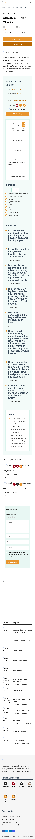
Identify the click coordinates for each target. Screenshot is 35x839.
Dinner (21, 786)
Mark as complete (15, 244)
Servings (8, 190)
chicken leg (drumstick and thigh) (18, 193)
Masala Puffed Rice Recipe (22, 630)
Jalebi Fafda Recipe (20, 660)
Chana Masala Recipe (20, 731)
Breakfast (6, 786)
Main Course (6, 13)
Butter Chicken (18, 740)
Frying (19, 93)
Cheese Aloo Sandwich (21, 710)
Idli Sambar (17, 720)
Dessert (13, 786)
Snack (13, 799)
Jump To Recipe (16, 39)
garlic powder (14, 202)
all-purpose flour (15, 196)
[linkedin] (10, 831)
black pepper (13, 207)
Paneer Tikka (17, 690)
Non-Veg (13, 13)
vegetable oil (14, 215)
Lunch (30, 786)
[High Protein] (17, 105)
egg (10, 209)
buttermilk (13, 212)
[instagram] (13, 831)
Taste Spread (10, 27)
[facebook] (3, 831)
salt (11, 204)
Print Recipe (16, 44)
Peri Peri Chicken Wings (21, 640)
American (15, 97)
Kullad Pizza (17, 650)
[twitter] (6, 831)
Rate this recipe (11, 514)
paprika (12, 199)
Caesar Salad (17, 670)
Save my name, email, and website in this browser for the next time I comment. (18, 555)
